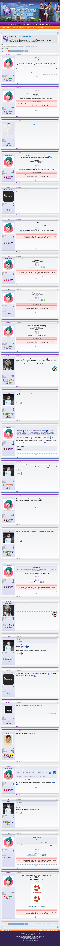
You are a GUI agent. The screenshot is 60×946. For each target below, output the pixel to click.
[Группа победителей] (13, 414)
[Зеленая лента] (7, 414)
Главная (10, 24)
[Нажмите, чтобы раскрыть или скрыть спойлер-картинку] (54, 368)
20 (13, 205)
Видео (29, 24)
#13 (57, 461)
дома (6, 48)
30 (13, 106)
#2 (57, 87)
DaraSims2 (3, 930)
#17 (57, 601)
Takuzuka (8, 187)
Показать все (8, 80)
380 (13, 374)
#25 (57, 872)
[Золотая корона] (7, 380)
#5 (57, 187)
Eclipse (8, 120)
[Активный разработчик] (9, 382)
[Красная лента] (9, 380)
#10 (57, 355)
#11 (57, 390)
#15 (57, 529)
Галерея (23, 24)
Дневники (13, 27)
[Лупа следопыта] (5, 380)
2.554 (13, 747)
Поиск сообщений (5, 29)
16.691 (13, 371)
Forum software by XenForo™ (30, 933)
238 (13, 718)
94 (13, 137)
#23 (57, 799)
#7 (57, 256)
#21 (57, 730)
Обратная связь (40, 27)
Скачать (41, 24)
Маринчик (32, 46)
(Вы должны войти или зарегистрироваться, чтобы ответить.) (47, 923)
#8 (57, 289)
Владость (8, 702)
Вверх (56, 930)
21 (13, 752)
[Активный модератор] (8, 79)
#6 (57, 219)
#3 (57, 120)
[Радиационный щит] (10, 755)
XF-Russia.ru (31, 934)
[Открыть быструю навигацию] (57, 33)
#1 (57, 54)
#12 (57, 425)
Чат (8, 27)
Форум (16, 24)
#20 (57, 702)
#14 (57, 495)
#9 (57, 322)
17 (13, 377)
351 (13, 206)
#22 (57, 766)
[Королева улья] (6, 757)
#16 (57, 563)
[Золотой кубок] (7, 210)
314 (13, 70)
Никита (8, 730)
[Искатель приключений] (3, 380)
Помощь (33, 27)
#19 (57, 670)
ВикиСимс (49, 24)
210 (13, 749)
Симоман (8, 391)
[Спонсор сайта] (10, 79)
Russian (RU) (8, 930)
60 (13, 409)
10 (13, 717)
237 (13, 203)
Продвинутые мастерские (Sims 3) (14, 46)
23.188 (13, 376)
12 (23, 51)
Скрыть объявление (57, 36)
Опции (17, 83)
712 (13, 75)
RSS (58, 930)
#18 (57, 636)
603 (13, 407)
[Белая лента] (9, 416)
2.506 (13, 751)
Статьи (35, 24)
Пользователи (20, 27)
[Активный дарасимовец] (12, 79)
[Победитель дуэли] (4, 79)
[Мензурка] (3, 414)
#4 (57, 152)
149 (13, 715)
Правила (27, 27)
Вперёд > (26, 51)
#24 (57, 833)
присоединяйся (34, 41)
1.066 (13, 410)
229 (13, 140)
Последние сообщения (13, 29)
